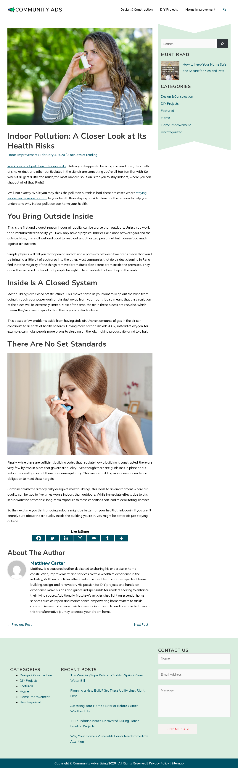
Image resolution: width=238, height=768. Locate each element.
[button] (225, 9)
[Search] (222, 43)
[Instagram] (79, 538)
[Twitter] (52, 538)
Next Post (143, 624)
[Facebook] (38, 538)
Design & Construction (177, 96)
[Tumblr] (107, 538)
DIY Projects (170, 103)
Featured (167, 111)
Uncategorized (171, 132)
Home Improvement (22, 155)
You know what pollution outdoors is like (36, 166)
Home (165, 118)
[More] (121, 538)
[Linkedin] (66, 538)
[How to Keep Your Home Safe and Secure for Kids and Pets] (170, 70)
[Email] (93, 538)
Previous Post (20, 624)
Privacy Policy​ (159, 763)
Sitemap (177, 763)
